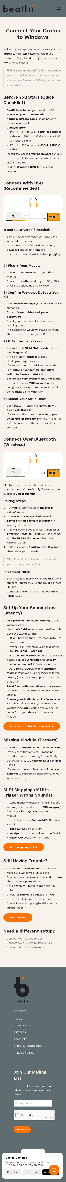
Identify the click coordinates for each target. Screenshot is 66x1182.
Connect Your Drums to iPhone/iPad (29, 942)
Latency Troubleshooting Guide (31, 726)
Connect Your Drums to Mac (25, 938)
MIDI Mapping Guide (23, 847)
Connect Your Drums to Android (27, 947)
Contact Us (17, 917)
